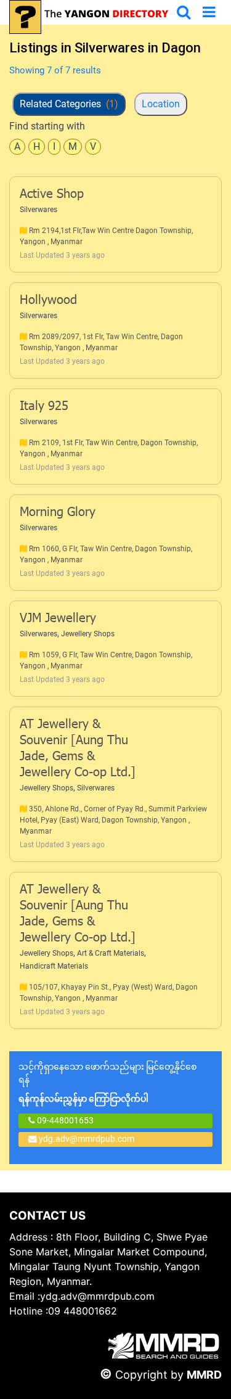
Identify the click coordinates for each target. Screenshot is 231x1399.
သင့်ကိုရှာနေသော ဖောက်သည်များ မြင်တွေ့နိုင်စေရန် (107, 1083)
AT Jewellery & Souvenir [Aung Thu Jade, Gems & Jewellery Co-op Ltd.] (78, 749)
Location (161, 104)
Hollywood (48, 301)
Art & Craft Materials (110, 953)
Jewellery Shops (88, 634)
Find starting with (47, 126)
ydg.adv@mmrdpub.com (86, 1139)
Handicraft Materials (54, 966)
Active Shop (52, 195)
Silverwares (38, 209)
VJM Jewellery (58, 619)
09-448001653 (64, 1120)
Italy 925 (44, 407)
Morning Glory (57, 513)
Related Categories (69, 104)
